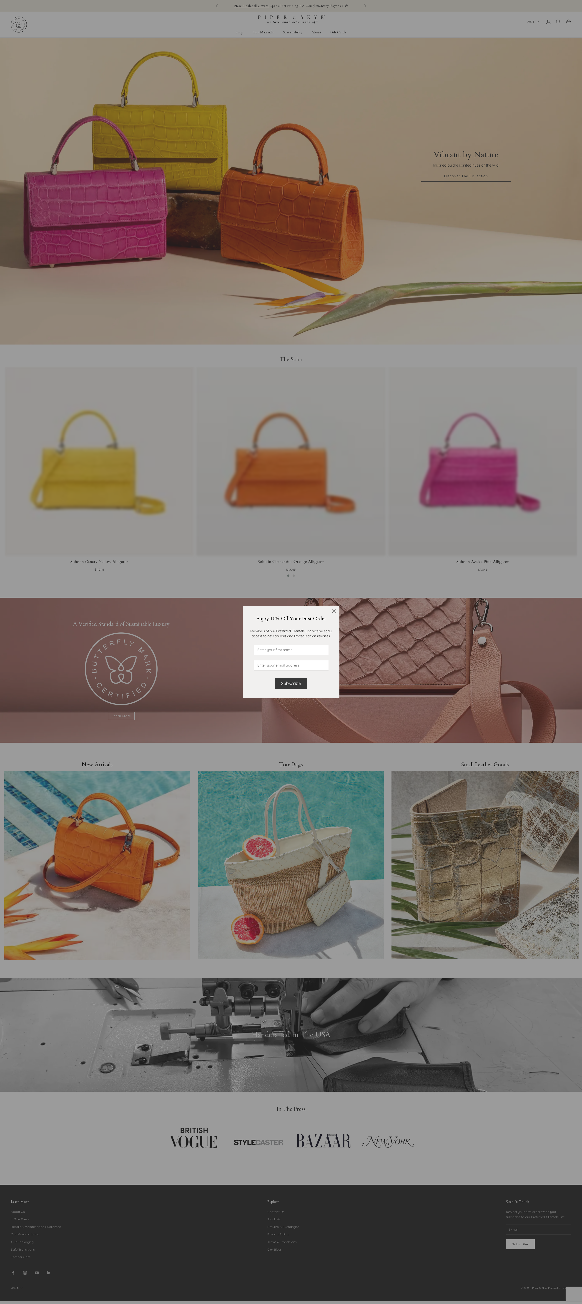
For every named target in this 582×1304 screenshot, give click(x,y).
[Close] (334, 611)
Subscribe (291, 683)
